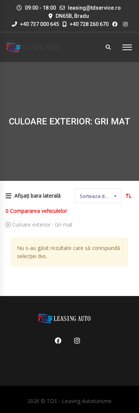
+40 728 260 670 (89, 24)
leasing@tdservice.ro (94, 8)
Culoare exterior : (42, 224)
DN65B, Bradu (72, 16)
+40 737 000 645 (39, 24)
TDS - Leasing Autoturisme (79, 400)
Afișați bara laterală (37, 195)
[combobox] (98, 195)
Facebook (55, 340)
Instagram (74, 340)
